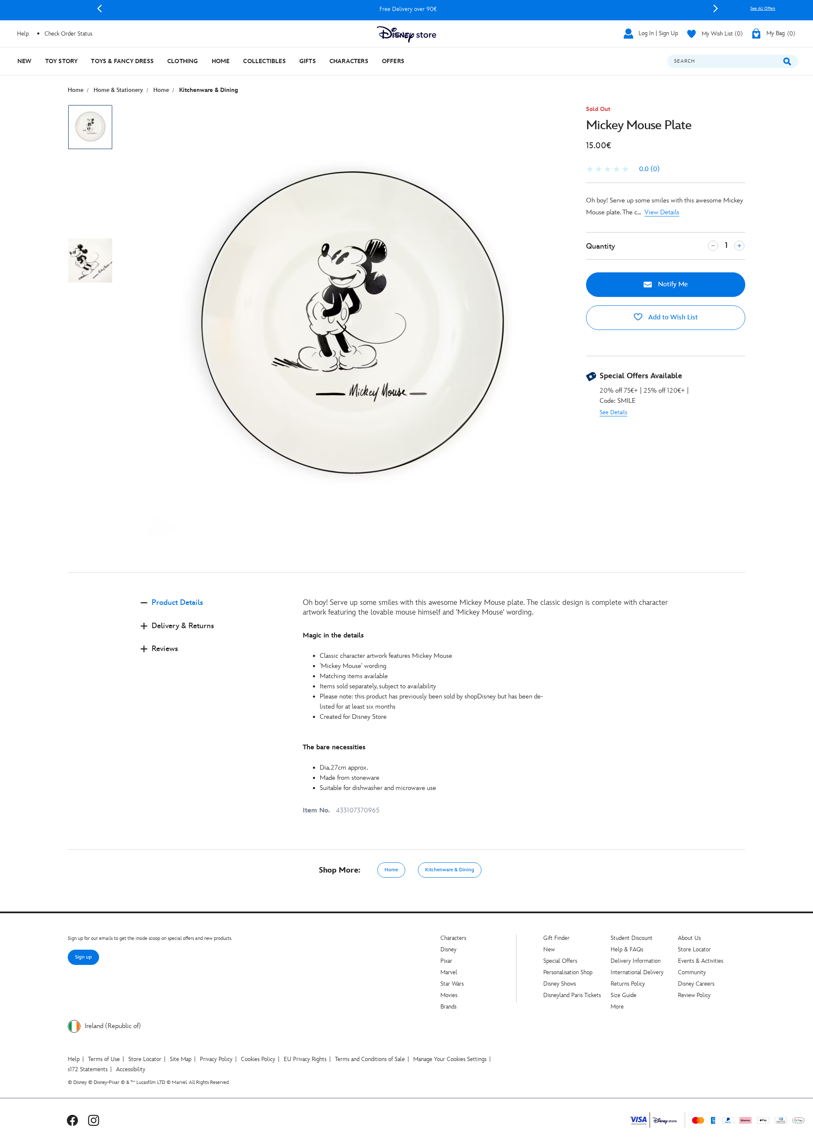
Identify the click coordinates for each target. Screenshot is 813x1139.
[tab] (215, 609)
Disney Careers (696, 983)
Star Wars (452, 983)
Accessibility (130, 1069)
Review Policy (694, 995)
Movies (448, 995)
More (617, 1006)
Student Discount (632, 938)
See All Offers (762, 8)
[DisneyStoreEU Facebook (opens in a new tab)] (72, 1120)
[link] (623, 169)
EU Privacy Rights (305, 1059)
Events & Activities (700, 960)
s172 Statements (88, 1069)
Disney (448, 949)
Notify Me (672, 284)
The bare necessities (334, 747)
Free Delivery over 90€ (407, 9)
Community (692, 972)
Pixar (446, 960)
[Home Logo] (406, 34)
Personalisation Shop (567, 972)
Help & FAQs (627, 949)
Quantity (600, 246)
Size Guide (623, 995)
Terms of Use (104, 1059)
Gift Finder (556, 938)
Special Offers (560, 960)
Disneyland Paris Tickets (572, 995)
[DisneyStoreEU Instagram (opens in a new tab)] (93, 1120)
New (549, 949)
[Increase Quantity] (739, 246)
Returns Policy (628, 983)
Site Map (180, 1059)
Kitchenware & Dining (449, 870)
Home (391, 870)
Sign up (83, 957)
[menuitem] (25, 61)
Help (74, 1059)
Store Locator (694, 949)
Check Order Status (68, 33)
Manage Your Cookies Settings (450, 1059)
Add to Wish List (672, 317)
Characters (453, 938)
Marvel (448, 972)
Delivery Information (636, 960)
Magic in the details (333, 636)
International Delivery (637, 972)
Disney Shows (559, 983)
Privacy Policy (216, 1059)
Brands (448, 1006)
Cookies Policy (258, 1059)
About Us (689, 938)
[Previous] (99, 8)
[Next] (715, 8)
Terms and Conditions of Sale (370, 1059)
